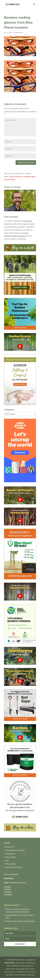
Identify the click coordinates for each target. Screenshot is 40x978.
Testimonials (10, 854)
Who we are (10, 847)
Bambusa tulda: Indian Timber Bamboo (20, 921)
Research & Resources (14, 867)
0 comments (18, 32)
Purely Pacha (9, 963)
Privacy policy (11, 864)
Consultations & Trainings (15, 850)
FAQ (7, 860)
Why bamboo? (11, 857)
